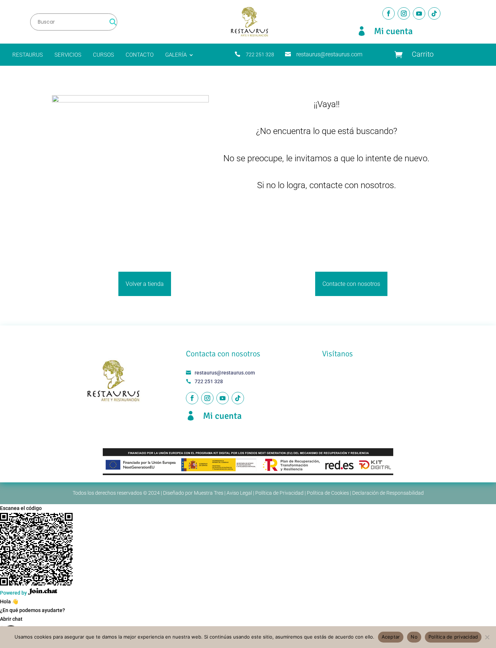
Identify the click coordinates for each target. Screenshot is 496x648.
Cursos (103, 55)
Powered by (14, 593)
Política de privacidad (453, 637)
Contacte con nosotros (351, 283)
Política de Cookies (328, 493)
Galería (176, 55)
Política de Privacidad (279, 493)
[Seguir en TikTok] (434, 13)
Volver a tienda (145, 283)
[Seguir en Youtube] (419, 13)
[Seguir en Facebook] (388, 13)
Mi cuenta (393, 31)
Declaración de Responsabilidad (388, 493)
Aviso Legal (239, 493)
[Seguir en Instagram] (404, 13)
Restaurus (27, 55)
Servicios (67, 55)
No (414, 637)
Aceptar (391, 637)
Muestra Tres (208, 493)
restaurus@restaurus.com (329, 54)
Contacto (140, 55)
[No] (487, 637)
